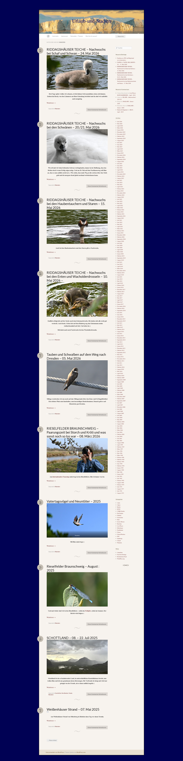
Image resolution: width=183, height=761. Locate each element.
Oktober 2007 (120, 398)
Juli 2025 (119, 142)
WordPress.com (81, 752)
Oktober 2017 (120, 291)
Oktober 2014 (120, 329)
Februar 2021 (120, 231)
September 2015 (121, 321)
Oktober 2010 (120, 367)
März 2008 (120, 394)
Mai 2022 (119, 203)
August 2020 (120, 241)
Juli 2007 (119, 403)
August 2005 (120, 413)
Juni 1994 (119, 464)
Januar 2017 (120, 304)
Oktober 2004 (120, 422)
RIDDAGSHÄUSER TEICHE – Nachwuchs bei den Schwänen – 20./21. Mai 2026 (76, 125)
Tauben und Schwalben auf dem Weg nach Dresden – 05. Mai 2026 (76, 356)
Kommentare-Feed (122, 556)
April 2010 (120, 373)
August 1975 (120, 493)
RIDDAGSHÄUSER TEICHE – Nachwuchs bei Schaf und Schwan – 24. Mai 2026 (76, 51)
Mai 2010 (119, 371)
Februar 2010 (120, 375)
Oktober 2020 (120, 237)
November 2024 (121, 155)
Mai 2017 (119, 298)
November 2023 (121, 174)
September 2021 (121, 216)
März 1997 (120, 449)
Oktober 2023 (120, 176)
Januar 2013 (120, 346)
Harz (118, 519)
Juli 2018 (119, 277)
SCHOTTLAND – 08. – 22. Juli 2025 (72, 638)
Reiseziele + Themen (76, 36)
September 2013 (121, 340)
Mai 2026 (119, 124)
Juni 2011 (119, 365)
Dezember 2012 (121, 348)
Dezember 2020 (121, 235)
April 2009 (120, 388)
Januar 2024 (120, 172)
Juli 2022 (119, 199)
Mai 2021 (119, 224)
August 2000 (120, 443)
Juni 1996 (119, 451)
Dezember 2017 (121, 289)
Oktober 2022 (120, 195)
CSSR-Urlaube (121, 511)
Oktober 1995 (120, 459)
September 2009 (121, 380)
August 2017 (120, 294)
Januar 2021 (120, 233)
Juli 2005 (119, 415)
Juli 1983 (119, 476)
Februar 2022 (120, 210)
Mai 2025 (119, 147)
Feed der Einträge (121, 554)
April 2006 (120, 411)
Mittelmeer (120, 528)
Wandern (57, 108)
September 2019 (121, 258)
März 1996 (120, 455)
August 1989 (120, 470)
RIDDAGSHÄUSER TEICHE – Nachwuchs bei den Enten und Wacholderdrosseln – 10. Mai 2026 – (77, 276)
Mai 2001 (119, 440)
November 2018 (121, 270)
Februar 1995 (120, 461)
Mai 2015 (119, 325)
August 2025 (120, 140)
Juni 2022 (119, 201)
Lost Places (120, 526)
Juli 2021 (119, 220)
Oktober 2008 (120, 390)
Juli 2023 (119, 180)
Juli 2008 (119, 392)
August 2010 (120, 369)
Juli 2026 (119, 121)
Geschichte (58, 693)
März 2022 (120, 207)
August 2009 (120, 382)
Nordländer (65, 693)
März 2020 (120, 252)
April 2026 (120, 126)
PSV (118, 536)
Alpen (118, 505)
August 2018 (120, 275)
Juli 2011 (119, 363)
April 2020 (120, 249)
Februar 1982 (120, 480)
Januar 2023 (120, 191)
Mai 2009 (119, 386)
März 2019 (120, 268)
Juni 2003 (119, 432)
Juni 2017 (119, 296)
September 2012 (121, 352)
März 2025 (120, 151)
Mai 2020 (119, 247)
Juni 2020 (119, 245)
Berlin (118, 507)
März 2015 (120, 327)
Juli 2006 (119, 409)
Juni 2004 (119, 426)
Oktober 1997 (120, 447)
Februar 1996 (120, 457)
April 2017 (120, 300)
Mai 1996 (119, 453)
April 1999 (120, 445)
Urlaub (70, 693)
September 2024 (121, 159)
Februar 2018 (120, 285)
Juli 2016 (119, 312)
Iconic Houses (120, 522)
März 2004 (120, 430)
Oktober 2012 (120, 350)
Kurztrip (119, 524)
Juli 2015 (119, 323)
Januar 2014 (120, 336)
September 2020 (121, 239)
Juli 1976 (119, 491)
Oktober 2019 (120, 256)
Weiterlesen (51, 103)
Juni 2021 (119, 222)
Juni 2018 (119, 279)
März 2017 (120, 302)
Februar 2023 (120, 189)
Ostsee (119, 532)
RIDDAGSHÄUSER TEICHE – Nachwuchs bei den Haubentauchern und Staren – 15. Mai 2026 (76, 204)
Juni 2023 (119, 182)
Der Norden (120, 513)
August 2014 (120, 331)
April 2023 (120, 186)
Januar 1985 (120, 474)
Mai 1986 (119, 472)
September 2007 (121, 401)
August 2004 (120, 424)
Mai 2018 (119, 281)
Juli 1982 (119, 478)
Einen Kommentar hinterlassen (97, 109)
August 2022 (120, 197)
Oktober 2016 (120, 308)
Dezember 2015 (121, 319)
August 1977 (120, 489)
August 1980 (120, 482)
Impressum (64, 36)
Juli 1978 (119, 487)
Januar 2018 (120, 287)
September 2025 (121, 138)
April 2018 (120, 283)
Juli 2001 (119, 438)
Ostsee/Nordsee (121, 534)
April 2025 (120, 149)
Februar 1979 (120, 485)
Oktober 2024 (120, 157)
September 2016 (121, 310)
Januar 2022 (120, 212)
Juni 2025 (119, 145)
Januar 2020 (120, 254)
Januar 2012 (120, 357)
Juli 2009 (119, 384)
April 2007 (120, 405)
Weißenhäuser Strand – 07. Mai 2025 (73, 709)
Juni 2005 (119, 417)
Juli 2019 (119, 262)
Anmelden (120, 552)
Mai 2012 (119, 354)
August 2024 (120, 161)
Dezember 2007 (121, 396)
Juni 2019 (119, 264)
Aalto (118, 503)
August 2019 (120, 260)
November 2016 (121, 306)
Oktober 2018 (120, 273)
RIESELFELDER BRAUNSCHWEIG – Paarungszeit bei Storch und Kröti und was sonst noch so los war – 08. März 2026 (76, 432)
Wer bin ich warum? (91, 36)
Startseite (55, 36)
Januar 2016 (120, 317)
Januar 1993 (120, 468)
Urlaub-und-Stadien (91, 20)
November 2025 (121, 134)
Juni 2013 (119, 342)
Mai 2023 (119, 184)
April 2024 (120, 170)
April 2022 (120, 205)
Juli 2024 (119, 163)
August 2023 (120, 178)
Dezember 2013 (121, 338)
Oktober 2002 (120, 434)
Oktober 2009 (120, 377)
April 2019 (120, 266)
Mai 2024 (119, 168)
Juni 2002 (119, 436)
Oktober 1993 (120, 466)
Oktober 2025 (120, 136)
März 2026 (120, 128)
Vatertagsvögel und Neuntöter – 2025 (74, 501)
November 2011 (121, 359)
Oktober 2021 (120, 214)
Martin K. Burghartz (122, 110)
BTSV (118, 509)
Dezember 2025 (121, 132)
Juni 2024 (119, 165)
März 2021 (120, 228)
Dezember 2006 (121, 407)
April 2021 (120, 226)
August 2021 (120, 218)
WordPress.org (121, 559)
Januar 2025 (120, 153)
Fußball (119, 515)
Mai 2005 (119, 419)
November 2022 (121, 193)
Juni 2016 (119, 315)
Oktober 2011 (120, 361)
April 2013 (120, 344)
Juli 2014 (119, 333)
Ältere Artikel (120, 36)
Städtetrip (119, 538)
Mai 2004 (119, 428)
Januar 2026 (120, 130)
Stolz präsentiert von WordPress (55, 752)
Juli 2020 (119, 243)
